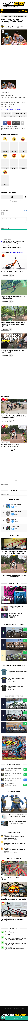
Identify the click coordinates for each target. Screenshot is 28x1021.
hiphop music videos (8, 128)
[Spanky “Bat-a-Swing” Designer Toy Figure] (4, 615)
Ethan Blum (5, 127)
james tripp (15, 526)
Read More (5, 275)
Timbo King (19, 130)
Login (25, 210)
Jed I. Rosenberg (21, 128)
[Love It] (3, 255)
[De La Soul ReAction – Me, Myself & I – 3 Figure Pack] (4, 608)
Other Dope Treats (16, 253)
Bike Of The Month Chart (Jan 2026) (14, 899)
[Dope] (6, 426)
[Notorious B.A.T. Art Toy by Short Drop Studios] (14, 803)
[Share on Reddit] (14, 123)
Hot (3, 399)
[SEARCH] (19, 11)
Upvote (12, 197)
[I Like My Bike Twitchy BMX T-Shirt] (4, 672)
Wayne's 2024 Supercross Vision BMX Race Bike (16, 659)
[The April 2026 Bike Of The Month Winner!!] (14, 909)
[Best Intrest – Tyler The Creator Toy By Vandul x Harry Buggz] (4, 816)
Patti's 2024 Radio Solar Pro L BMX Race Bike (16, 730)
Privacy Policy (19, 1011)
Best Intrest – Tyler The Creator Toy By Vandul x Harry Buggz (18, 815)
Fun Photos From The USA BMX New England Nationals (13, 417)
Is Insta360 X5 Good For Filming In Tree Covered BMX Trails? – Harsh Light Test (13, 324)
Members (12, 11)
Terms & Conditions (10, 1011)
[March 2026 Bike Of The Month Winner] (14, 868)
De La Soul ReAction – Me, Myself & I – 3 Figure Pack (16, 607)
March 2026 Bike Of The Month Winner (11, 878)
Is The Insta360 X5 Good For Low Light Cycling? (12, 351)
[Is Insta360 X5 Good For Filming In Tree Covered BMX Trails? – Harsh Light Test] (14, 313)
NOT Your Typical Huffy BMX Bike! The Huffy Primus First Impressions (14, 552)
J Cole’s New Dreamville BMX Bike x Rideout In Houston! (14, 837)
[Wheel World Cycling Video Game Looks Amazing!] (14, 287)
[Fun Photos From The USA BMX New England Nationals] (14, 406)
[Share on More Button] (22, 123)
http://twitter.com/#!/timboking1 (11, 109)
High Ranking (14, 127)
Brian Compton (16, 512)
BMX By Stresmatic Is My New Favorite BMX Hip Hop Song (17, 822)
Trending (3, 426)
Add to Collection (9, 116)
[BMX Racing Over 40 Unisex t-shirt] (4, 680)
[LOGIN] (26, 11)
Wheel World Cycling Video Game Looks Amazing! (13, 297)
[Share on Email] (18, 123)
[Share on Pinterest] (9, 123)
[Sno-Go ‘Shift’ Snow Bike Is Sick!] (14, 262)
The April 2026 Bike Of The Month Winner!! (12, 920)
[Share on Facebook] (5, 123)
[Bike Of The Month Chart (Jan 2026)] (14, 889)
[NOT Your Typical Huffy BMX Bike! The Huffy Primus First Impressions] (14, 544)
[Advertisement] (14, 377)
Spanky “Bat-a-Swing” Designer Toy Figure (15, 614)
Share (3, 31)
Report (23, 116)
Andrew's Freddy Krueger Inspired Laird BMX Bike (15, 718)
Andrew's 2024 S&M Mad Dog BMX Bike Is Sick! (15, 635)
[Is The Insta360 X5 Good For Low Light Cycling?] (14, 341)
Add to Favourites (20, 113)
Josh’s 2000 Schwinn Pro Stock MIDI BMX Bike (14, 843)
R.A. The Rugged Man (8, 130)
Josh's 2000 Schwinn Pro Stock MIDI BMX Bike (14, 773)
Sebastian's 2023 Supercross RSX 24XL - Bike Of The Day (15, 707)
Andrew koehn (16, 504)
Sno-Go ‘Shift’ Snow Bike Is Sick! (12, 272)
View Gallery (5, 450)
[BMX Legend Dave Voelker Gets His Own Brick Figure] (14, 595)
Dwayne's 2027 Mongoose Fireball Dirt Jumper (16, 647)
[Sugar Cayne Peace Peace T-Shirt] (4, 688)
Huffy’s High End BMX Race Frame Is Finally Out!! (15, 949)
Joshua (13, 519)
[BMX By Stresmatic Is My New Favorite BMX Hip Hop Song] (4, 823)
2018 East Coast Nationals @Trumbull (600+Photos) (10, 446)
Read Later (7, 113)
